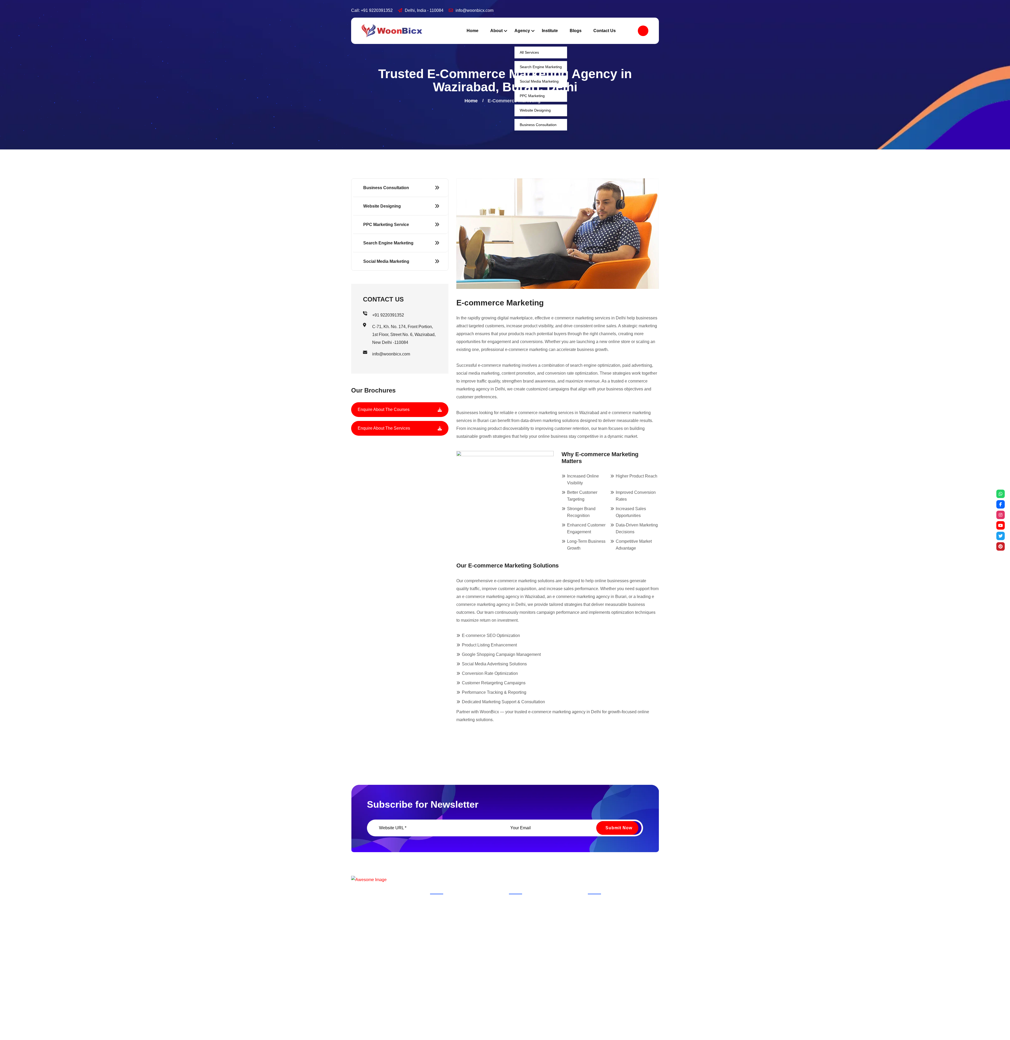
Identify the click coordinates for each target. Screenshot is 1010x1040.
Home (472, 30)
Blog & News (526, 914)
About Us (522, 904)
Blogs (576, 30)
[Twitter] (1000, 536)
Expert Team (525, 925)
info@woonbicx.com (474, 10)
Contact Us (604, 30)
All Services (529, 52)
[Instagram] (1000, 515)
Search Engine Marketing (541, 67)
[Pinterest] (1000, 546)
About (496, 30)
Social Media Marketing (539, 81)
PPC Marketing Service (386, 224)
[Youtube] (1000, 525)
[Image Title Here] (440, 912)
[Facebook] (1000, 504)
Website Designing (535, 110)
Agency (522, 30)
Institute (550, 30)
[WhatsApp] (1000, 494)
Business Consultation (538, 125)
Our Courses (561, 914)
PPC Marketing (532, 96)
